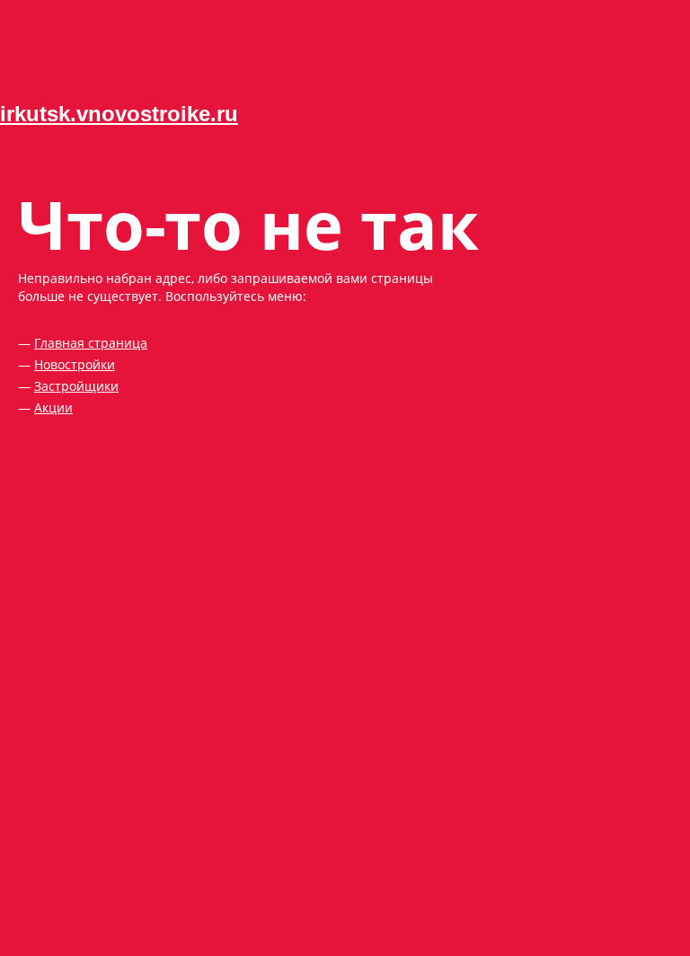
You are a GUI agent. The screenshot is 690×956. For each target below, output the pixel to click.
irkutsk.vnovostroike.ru (119, 114)
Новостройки (74, 364)
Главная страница (90, 342)
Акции (53, 407)
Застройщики (76, 385)
